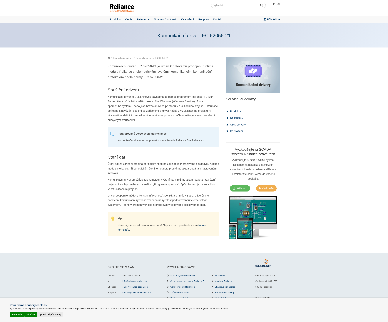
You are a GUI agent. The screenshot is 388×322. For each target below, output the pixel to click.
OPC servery (238, 124)
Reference (143, 19)
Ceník (128, 19)
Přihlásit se (273, 19)
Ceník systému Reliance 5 (182, 287)
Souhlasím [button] (16, 314)
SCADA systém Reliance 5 (183, 275)
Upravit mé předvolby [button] (50, 314)
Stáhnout (241, 188)
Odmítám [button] (30, 314)
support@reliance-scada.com (136, 292)
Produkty (115, 19)
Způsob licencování (179, 292)
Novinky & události (165, 19)
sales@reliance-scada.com (135, 287)
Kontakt (217, 19)
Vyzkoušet (267, 188)
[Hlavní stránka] (121, 8)
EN (278, 4)
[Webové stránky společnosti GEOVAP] (263, 262)
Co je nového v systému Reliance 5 (187, 281)
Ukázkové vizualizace (225, 287)
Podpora (203, 19)
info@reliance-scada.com (134, 281)
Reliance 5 (236, 117)
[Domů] (109, 58)
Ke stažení (187, 19)
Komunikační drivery (123, 58)
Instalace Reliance (223, 281)
